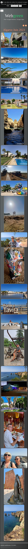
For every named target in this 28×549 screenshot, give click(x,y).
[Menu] (1, 11)
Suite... (8, 5)
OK (20, 6)
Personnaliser (14, 6)
